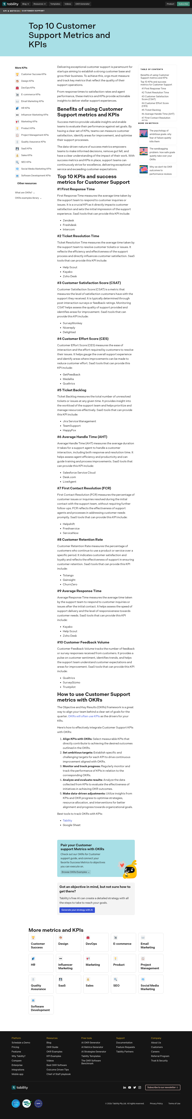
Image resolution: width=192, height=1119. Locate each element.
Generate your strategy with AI (77, 910)
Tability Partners (124, 1051)
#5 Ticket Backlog (151, 110)
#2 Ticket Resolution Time (155, 92)
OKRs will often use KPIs (84, 716)
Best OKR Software (57, 1065)
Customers (157, 1047)
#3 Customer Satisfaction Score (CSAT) (155, 98)
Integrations (18, 1069)
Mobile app (17, 1074)
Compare (17, 1060)
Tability (67, 820)
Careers (155, 1051)
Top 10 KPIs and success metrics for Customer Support (156, 83)
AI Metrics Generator (92, 1047)
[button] (26, 4)
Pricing (15, 1047)
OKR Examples (54, 1051)
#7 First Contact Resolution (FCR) (156, 119)
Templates (55, 4)
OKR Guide (52, 1047)
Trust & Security (159, 1060)
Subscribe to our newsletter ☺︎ (162, 1087)
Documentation (124, 1042)
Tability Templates (90, 1056)
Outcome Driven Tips (58, 1069)
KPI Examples (54, 1056)
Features (16, 1051)
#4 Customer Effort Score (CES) (155, 104)
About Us (156, 1042)
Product (170, 4)
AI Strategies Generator (93, 1051)
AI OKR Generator (90, 1042)
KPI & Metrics (11, 11)
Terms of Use (174, 1103)
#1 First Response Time (154, 88)
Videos (68, 4)
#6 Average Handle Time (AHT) (158, 114)
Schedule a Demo (21, 1042)
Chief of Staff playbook (59, 1074)
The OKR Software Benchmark (91, 1062)
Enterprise (17, 1065)
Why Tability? (18, 1056)
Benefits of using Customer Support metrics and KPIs (155, 76)
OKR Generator (82, 4)
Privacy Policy (156, 1103)
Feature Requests (125, 1047)
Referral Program (160, 1056)
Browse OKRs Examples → (76, 872)
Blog (24, 4)
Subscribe (183, 4)
